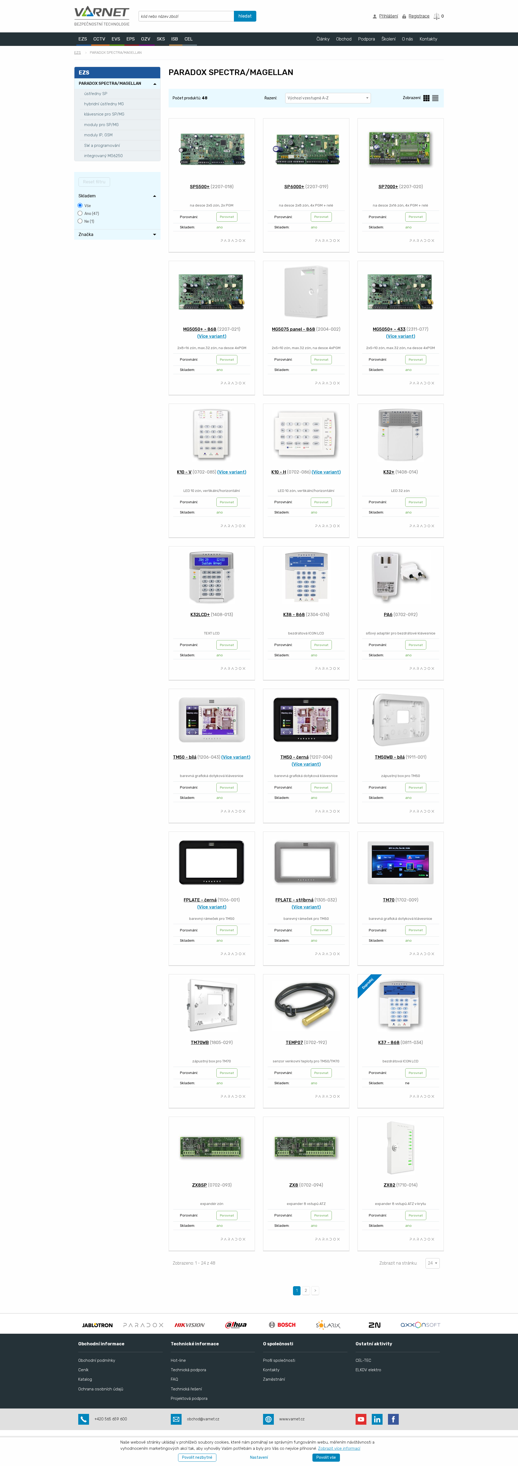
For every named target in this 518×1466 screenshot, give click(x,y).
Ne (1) (89, 221)
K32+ (388, 472)
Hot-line (178, 1360)
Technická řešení (186, 1389)
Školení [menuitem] (388, 39)
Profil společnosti (279, 1360)
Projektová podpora (189, 1398)
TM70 (388, 900)
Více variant (212, 336)
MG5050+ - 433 (389, 329)
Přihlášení (388, 16)
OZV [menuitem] (145, 39)
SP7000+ (388, 186)
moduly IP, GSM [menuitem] (98, 135)
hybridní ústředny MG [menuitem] (104, 104)
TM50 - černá (294, 757)
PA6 (388, 614)
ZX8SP (199, 1185)
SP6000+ (294, 186)
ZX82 (389, 1185)
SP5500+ (200, 186)
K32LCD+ (200, 614)
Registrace (419, 16)
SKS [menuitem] (161, 39)
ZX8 (293, 1185)
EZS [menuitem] (83, 39)
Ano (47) (91, 213)
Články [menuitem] (323, 39)
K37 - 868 (389, 1042)
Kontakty (271, 1369)
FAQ (174, 1379)
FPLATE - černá (200, 900)
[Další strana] (315, 1290)
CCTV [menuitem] (99, 39)
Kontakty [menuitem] (428, 39)
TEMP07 (294, 1042)
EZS (77, 52)
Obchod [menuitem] (344, 39)
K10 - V (184, 472)
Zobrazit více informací (339, 1448)
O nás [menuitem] (407, 39)
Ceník (83, 1369)
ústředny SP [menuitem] (95, 93)
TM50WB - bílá (390, 757)
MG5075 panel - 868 (293, 329)
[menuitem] (117, 196)
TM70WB (200, 1042)
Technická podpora (188, 1369)
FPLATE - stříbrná (294, 900)
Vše (87, 206)
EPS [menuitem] (131, 39)
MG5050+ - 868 (199, 329)
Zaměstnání (274, 1379)
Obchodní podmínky (96, 1360)
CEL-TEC (363, 1360)
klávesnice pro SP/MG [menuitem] (104, 114)
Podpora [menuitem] (366, 39)
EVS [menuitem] (116, 39)
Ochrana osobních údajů (100, 1389)
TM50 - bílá (184, 757)
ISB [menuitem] (174, 39)
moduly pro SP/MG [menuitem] (101, 124)
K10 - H (278, 472)
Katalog (85, 1379)
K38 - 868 (294, 614)
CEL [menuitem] (189, 39)
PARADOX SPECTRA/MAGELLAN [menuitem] (110, 83)
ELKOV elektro (368, 1369)
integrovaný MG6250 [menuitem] (103, 155)
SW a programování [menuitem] (102, 145)
